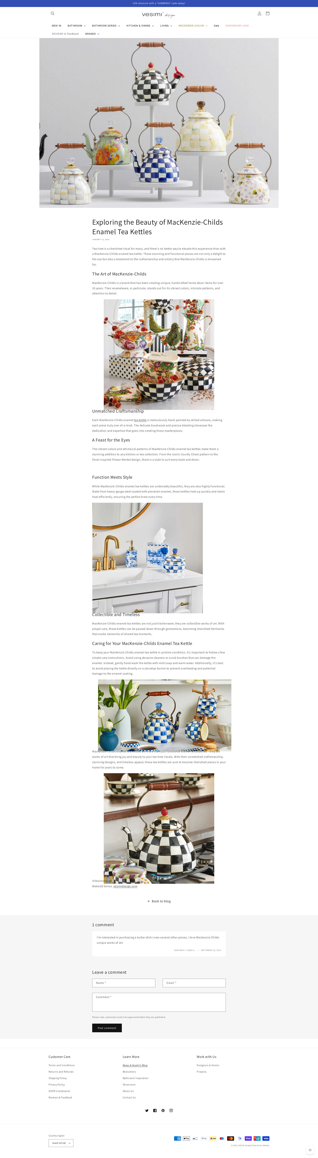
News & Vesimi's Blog (135, 1065)
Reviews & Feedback (60, 1097)
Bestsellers (129, 1071)
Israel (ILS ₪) (59, 1143)
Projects (201, 1071)
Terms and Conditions (62, 1065)
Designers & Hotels (208, 1065)
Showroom (129, 1084)
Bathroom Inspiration (136, 1078)
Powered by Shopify (260, 1145)
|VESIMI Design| (244, 1145)
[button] (53, 13)
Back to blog (161, 901)
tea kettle (140, 420)
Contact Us (129, 1097)
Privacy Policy (57, 1084)
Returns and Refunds (61, 1071)
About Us (128, 1091)
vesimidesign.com (125, 886)
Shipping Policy (58, 1078)
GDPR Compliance (59, 1091)
